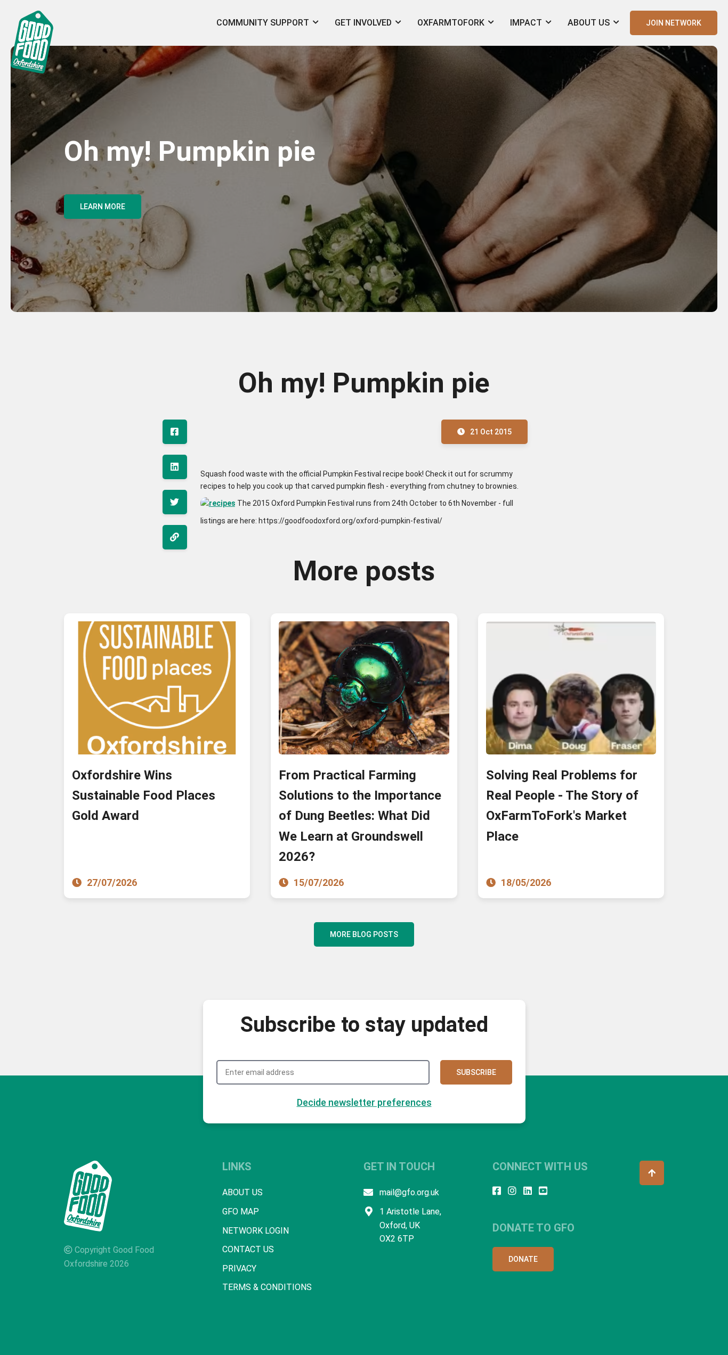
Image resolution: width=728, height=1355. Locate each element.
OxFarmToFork (450, 23)
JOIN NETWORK (673, 23)
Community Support (262, 23)
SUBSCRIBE (476, 1072)
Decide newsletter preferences (364, 1102)
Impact (526, 23)
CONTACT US (248, 1249)
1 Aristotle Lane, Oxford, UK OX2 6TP (410, 1225)
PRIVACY (239, 1268)
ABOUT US (242, 1192)
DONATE (523, 1259)
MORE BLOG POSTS (364, 934)
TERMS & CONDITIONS (267, 1287)
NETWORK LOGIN (255, 1231)
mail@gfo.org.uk (409, 1192)
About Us (589, 23)
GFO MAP (240, 1211)
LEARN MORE (102, 206)
